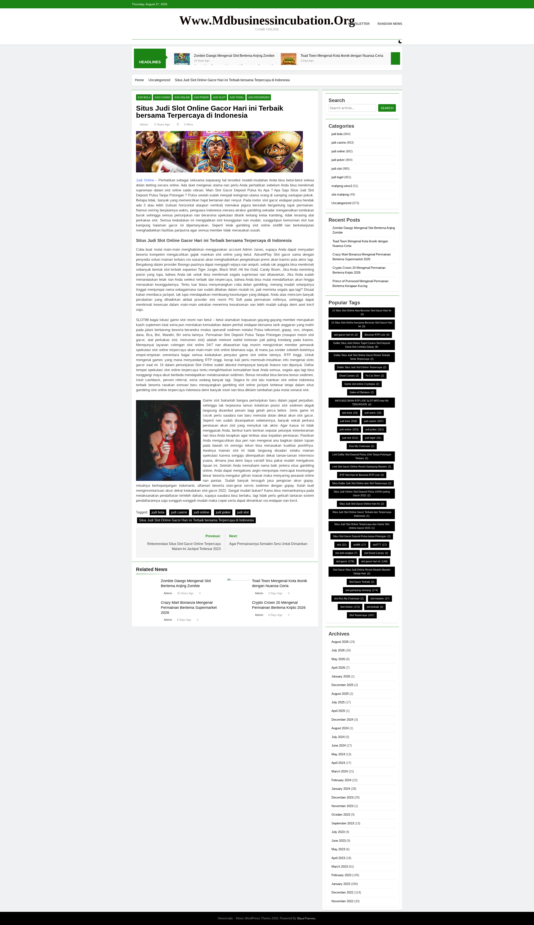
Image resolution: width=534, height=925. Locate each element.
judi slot (219, 97)
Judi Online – (146, 180)
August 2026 (340, 641)
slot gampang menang (361, 590)
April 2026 (338, 667)
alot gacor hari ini (346, 334)
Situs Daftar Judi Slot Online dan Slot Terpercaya (361, 483)
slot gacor (345, 561)
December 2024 (342, 719)
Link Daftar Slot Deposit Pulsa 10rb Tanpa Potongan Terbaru (361, 456)
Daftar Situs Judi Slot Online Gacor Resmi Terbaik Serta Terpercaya (362, 357)
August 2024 (340, 728)
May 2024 (338, 754)
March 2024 (339, 771)
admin (144, 124)
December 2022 (342, 892)
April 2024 (338, 763)
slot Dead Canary (376, 553)
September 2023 (342, 823)
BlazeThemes (306, 918)
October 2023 (340, 814)
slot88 (359, 544)
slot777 (380, 544)
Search (387, 108)
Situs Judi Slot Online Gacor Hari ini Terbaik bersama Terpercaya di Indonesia (196, 520)
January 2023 (340, 884)
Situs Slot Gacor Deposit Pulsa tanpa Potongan (361, 536)
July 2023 (338, 832)
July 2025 (338, 702)
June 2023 (338, 840)
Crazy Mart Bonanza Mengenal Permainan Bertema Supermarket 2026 (189, 607)
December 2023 (342, 797)
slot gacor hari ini (374, 561)
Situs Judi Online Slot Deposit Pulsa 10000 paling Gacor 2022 (362, 493)
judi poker (201, 97)
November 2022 (342, 901)
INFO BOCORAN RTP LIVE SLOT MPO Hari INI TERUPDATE (361, 402)
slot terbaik (375, 606)
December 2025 (342, 685)
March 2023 (339, 866)
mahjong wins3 (341, 186)
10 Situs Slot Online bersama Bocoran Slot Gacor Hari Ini (361, 324)
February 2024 (341, 780)
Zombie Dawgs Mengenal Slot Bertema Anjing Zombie (234, 55)
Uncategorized (259, 97)
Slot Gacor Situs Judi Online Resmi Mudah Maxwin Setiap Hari (361, 571)
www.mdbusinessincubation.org (267, 20)
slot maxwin (379, 598)
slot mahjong (340, 194)
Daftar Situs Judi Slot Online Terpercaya (361, 367)
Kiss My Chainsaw (361, 446)
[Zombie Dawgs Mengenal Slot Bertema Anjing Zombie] (182, 61)
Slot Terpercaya (361, 615)
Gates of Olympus (362, 392)
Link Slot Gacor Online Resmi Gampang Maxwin (361, 466)
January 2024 (340, 788)
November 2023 (342, 806)
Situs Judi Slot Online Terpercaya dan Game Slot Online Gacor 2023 (361, 526)
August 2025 (340, 693)
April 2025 (338, 711)
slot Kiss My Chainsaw (349, 598)
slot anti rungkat (346, 553)
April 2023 (338, 858)
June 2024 (338, 745)
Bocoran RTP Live (377, 334)
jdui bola (350, 412)
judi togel (236, 97)
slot (341, 544)
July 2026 (338, 650)
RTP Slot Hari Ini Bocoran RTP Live (362, 475)
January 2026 (340, 676)
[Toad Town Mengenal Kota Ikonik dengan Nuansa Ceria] (288, 61)
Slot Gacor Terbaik (361, 581)
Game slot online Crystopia (361, 384)
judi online (182, 97)
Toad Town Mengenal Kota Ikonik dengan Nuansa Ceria (342, 55)
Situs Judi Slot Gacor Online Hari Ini (361, 503)
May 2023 (338, 849)
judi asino (373, 412)
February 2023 (341, 875)
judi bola (143, 97)
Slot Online (350, 606)
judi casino (162, 97)
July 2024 (338, 737)
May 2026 (338, 659)
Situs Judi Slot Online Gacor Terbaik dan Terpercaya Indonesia (361, 514)
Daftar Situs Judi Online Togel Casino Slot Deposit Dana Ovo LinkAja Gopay (361, 345)
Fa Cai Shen (375, 375)
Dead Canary (349, 375)
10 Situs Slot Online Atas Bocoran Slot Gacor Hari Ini (361, 312)
